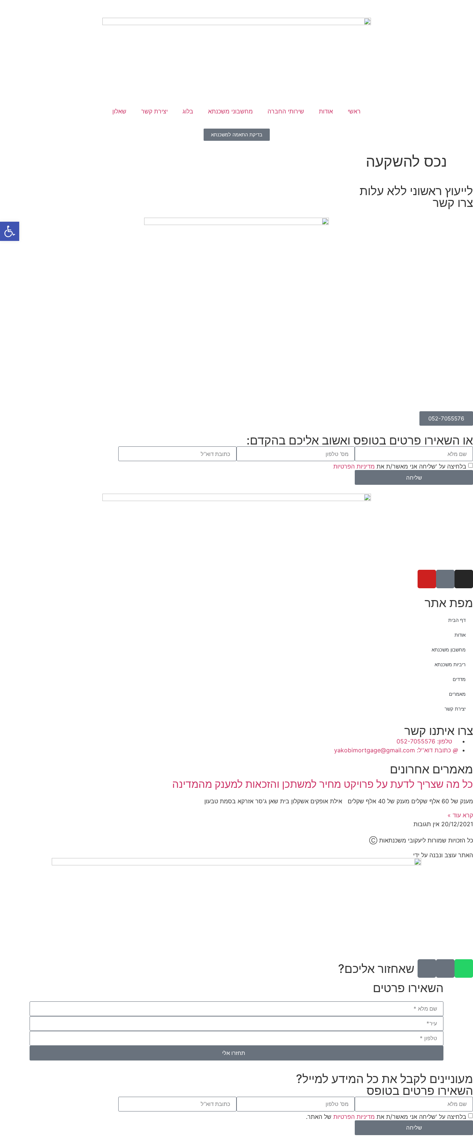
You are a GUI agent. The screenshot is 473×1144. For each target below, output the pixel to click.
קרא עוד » (460, 815)
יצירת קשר (154, 111)
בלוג (188, 111)
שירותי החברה (286, 111)
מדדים (459, 679)
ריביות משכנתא (450, 664)
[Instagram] (464, 579)
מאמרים (457, 694)
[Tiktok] (445, 579)
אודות (326, 111)
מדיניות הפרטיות (354, 466)
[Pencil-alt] (427, 968)
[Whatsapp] (464, 968)
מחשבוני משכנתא (230, 111)
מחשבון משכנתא (449, 650)
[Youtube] (427, 579)
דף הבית (457, 620)
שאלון (119, 111)
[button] (9, 231)
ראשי (354, 111)
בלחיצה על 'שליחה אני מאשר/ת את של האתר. (386, 1116)
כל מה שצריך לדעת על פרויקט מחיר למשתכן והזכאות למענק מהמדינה (322, 784)
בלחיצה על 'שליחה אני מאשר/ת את (399, 466)
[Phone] (445, 968)
